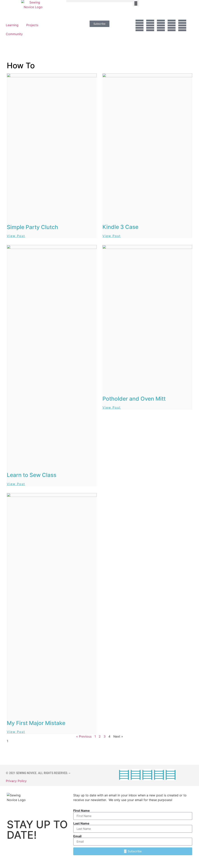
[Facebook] (139, 25)
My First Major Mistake (36, 723)
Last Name (81, 823)
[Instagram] (161, 25)
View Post (16, 236)
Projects (32, 25)
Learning (12, 25)
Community (14, 34)
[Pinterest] (171, 25)
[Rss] (182, 25)
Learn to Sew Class (31, 475)
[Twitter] (150, 25)
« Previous (84, 736)
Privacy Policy (16, 781)
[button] (99, 1)
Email (77, 836)
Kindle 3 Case (120, 227)
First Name (81, 810)
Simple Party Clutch (32, 227)
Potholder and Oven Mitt (134, 398)
